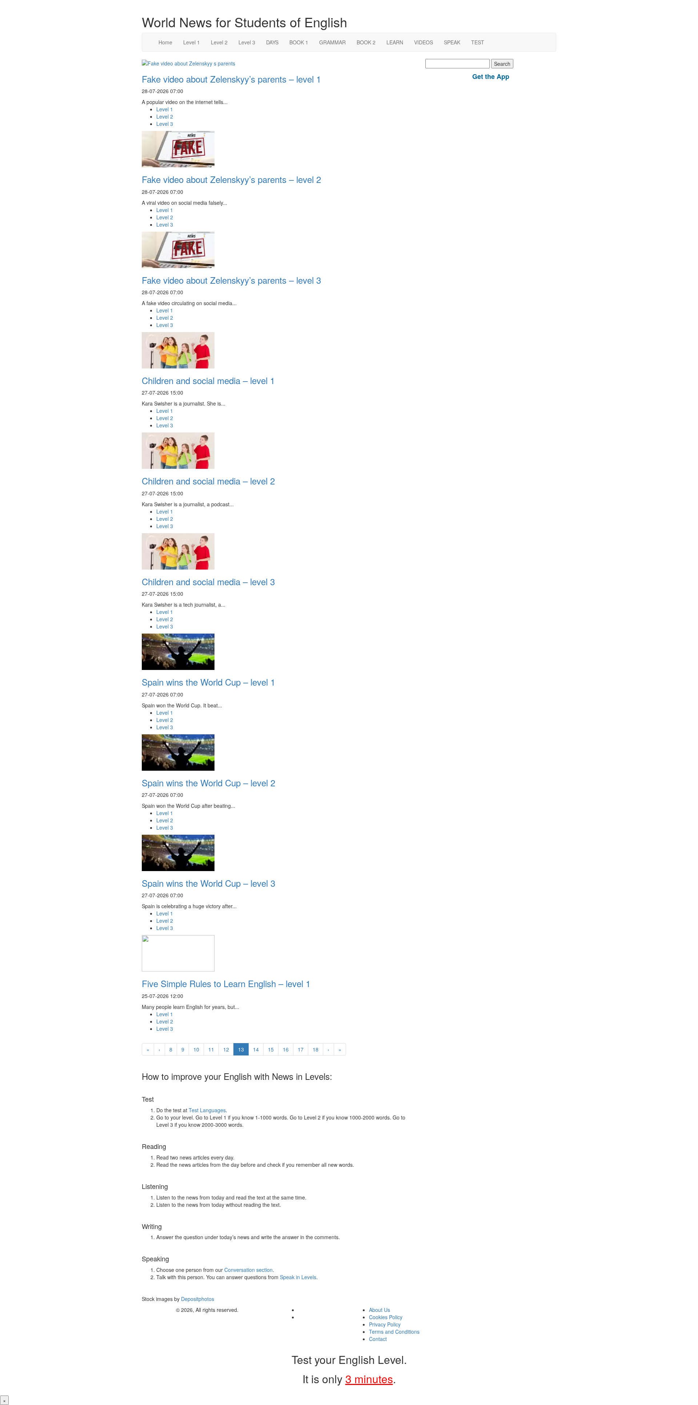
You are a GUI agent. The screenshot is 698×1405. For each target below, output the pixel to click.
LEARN (394, 42)
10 (196, 1049)
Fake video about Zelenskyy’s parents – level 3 (231, 280)
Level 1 (191, 42)
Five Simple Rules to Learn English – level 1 (226, 983)
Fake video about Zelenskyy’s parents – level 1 (231, 78)
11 (211, 1049)
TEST (477, 42)
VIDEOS (423, 42)
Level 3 (246, 42)
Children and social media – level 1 (208, 380)
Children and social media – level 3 (208, 581)
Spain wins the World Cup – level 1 (208, 681)
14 (256, 1049)
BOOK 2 (366, 42)
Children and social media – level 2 (208, 480)
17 (301, 1049)
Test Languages (207, 1110)
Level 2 (219, 42)
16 (286, 1049)
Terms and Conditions (394, 1331)
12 (226, 1049)
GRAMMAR (332, 42)
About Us (379, 1309)
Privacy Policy (385, 1324)
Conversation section (248, 1269)
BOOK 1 (298, 42)
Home (165, 42)
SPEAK (452, 42)
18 (315, 1049)
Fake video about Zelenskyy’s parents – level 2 (231, 179)
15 (271, 1049)
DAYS (272, 42)
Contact (378, 1338)
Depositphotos (197, 1298)
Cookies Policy (385, 1317)
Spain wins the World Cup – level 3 (208, 883)
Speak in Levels (298, 1277)
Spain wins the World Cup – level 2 (208, 782)
